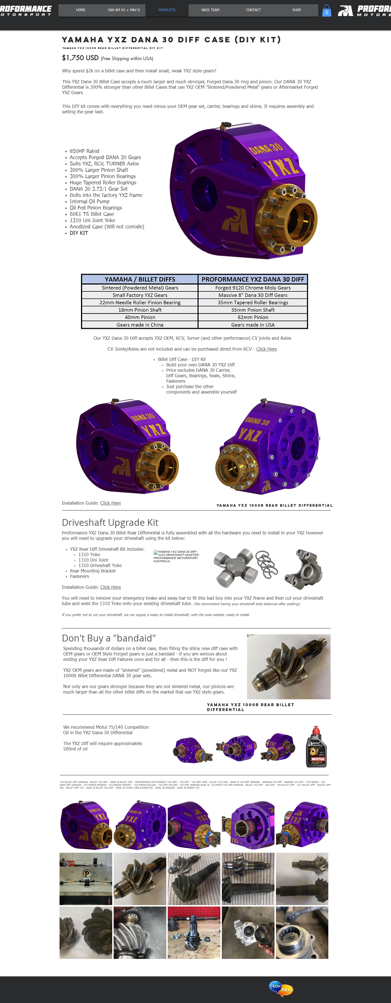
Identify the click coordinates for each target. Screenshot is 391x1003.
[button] (327, 11)
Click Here (266, 349)
